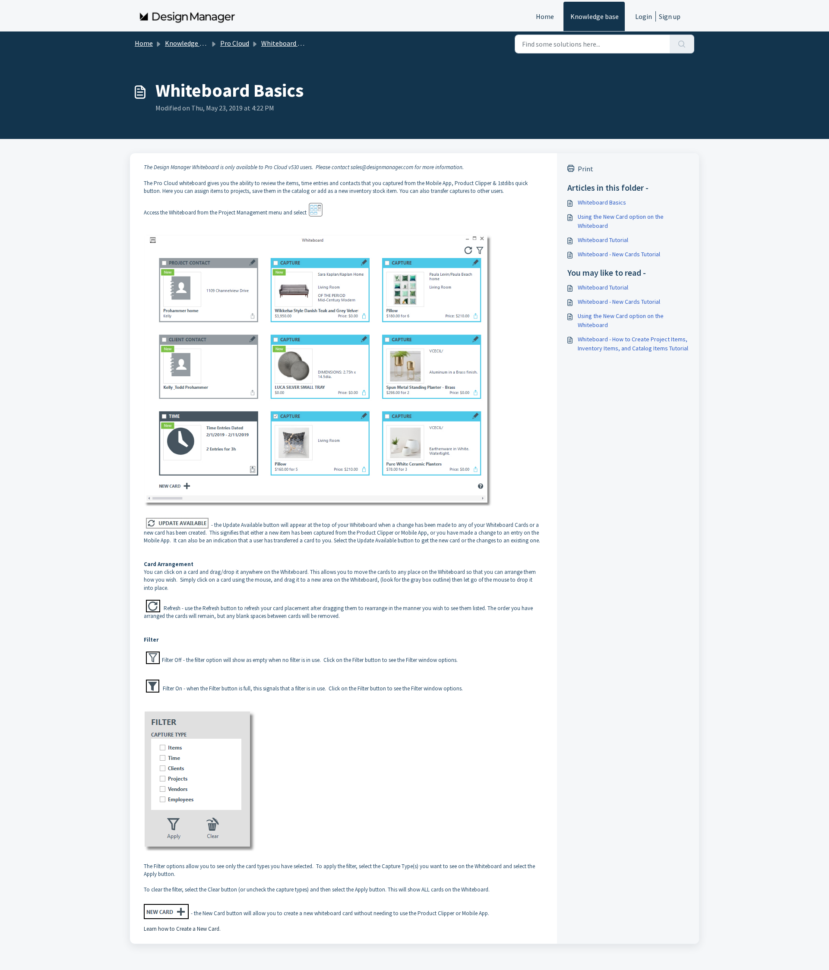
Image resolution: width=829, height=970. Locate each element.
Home (545, 16)
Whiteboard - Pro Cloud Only (303, 43)
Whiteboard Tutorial (603, 240)
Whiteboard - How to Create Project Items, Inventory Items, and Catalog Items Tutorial (633, 343)
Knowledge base (594, 16)
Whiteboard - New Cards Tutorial (619, 254)
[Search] (682, 44)
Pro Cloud (234, 43)
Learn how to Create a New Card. (182, 928)
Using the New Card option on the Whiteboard (621, 221)
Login (643, 16)
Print (585, 168)
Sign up (669, 16)
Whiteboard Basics (602, 202)
